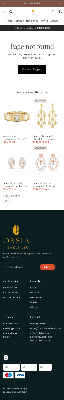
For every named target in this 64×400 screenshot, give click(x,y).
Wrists (44, 20)
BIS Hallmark (10, 287)
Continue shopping (32, 69)
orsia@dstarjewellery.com (45, 328)
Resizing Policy (11, 328)
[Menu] (4, 12)
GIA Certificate (11, 297)
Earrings (19, 20)
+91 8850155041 (38, 323)
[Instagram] (6, 357)
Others (54, 20)
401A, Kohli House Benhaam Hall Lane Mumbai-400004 (41, 337)
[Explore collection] (12, 200)
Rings (9, 20)
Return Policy (10, 323)
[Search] (11, 12)
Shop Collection (12, 195)
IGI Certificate (11, 292)
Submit (47, 267)
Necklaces (32, 20)
